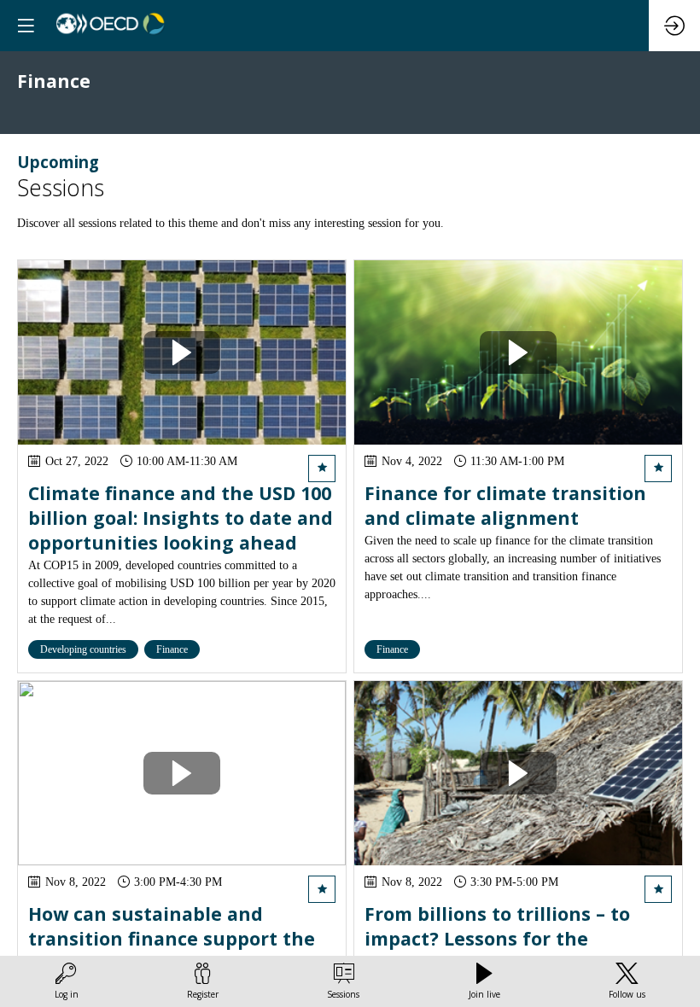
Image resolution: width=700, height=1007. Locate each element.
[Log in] (674, 25)
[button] (25, 25)
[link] (67, 981)
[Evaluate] (321, 468)
